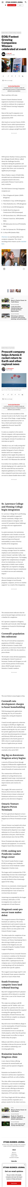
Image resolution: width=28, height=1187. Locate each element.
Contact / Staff (14, 1155)
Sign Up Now (14, 1183)
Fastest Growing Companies (15, 32)
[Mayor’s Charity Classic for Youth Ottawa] (6, 300)
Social (12, 298)
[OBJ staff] (4, 54)
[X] (19, 76)
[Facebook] (15, 76)
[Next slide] (23, 269)
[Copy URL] (8, 76)
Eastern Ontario (5, 32)
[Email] (11, 76)
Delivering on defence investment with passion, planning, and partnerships (18, 317)
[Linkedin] (22, 76)
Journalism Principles (14, 1157)
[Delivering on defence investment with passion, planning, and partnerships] (6, 316)
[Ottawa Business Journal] (14, 2)
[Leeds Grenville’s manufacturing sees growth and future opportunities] (6, 306)
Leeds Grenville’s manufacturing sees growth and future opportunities (16, 309)
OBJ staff (9, 53)
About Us (14, 1152)
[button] (12, 290)
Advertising (14, 1154)
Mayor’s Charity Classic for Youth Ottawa (18, 301)
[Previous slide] (4, 269)
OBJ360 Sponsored (15, 304)
